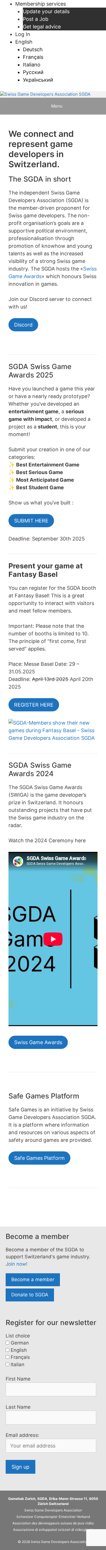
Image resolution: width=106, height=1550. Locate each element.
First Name (18, 1379)
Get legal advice (42, 27)
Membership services (40, 4)
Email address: (22, 1435)
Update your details (46, 11)
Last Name (18, 1407)
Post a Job (35, 19)
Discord (23, 325)
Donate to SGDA (29, 1294)
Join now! (16, 1264)
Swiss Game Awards (38, 1042)
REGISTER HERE (33, 705)
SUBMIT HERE (31, 521)
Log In (22, 34)
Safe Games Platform (39, 1158)
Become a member (32, 1279)
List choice (18, 1336)
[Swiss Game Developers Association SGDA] (45, 94)
